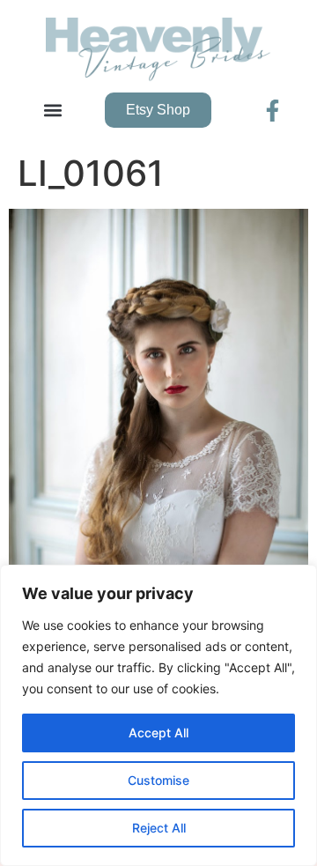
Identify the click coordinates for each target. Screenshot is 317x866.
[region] (158, 715)
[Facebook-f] (273, 111)
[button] (53, 110)
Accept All (158, 732)
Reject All (159, 827)
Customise (158, 780)
